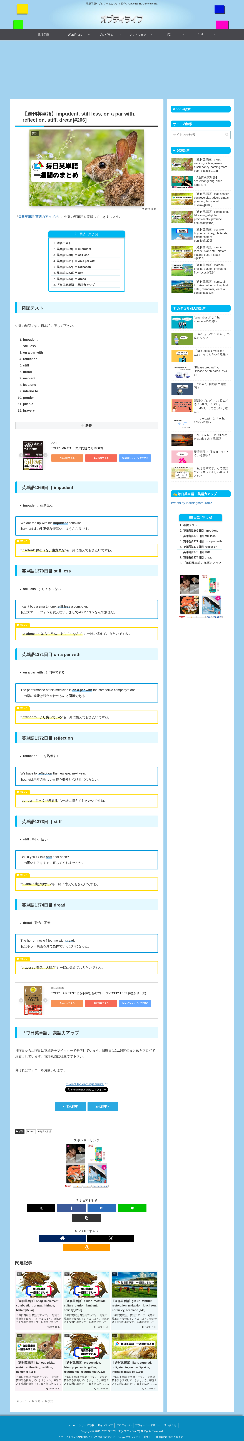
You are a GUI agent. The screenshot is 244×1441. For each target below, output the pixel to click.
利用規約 (161, 1437)
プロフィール (123, 1425)
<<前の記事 (70, 1106)
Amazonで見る (67, 458)
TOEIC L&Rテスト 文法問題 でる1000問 (77, 448)
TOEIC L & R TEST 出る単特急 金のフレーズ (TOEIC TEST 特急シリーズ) (98, 993)
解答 (88, 425)
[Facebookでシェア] (71, 1208)
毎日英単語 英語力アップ (36, 217)
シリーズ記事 (86, 1425)
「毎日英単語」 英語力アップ (76, 284)
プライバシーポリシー (147, 1425)
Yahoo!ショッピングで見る (135, 458)
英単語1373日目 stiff (70, 272)
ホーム (71, 1425)
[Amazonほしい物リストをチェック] (86, 1247)
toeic (32, 1131)
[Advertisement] (122, 70)
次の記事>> (103, 1106)
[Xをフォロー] (110, 1238)
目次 (83, 234)
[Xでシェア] (41, 1208)
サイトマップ (105, 1425)
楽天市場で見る (101, 458)
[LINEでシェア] (132, 1208)
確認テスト (64, 242)
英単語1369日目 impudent (74, 249)
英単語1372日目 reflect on (74, 266)
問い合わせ (170, 1425)
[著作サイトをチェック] (62, 1238)
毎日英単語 (45, 1131)
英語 (21, 1131)
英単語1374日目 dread (71, 278)
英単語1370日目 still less (73, 254)
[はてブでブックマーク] (102, 1208)
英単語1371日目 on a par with (76, 261)
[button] (86, 1218)
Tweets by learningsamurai (85, 1084)
